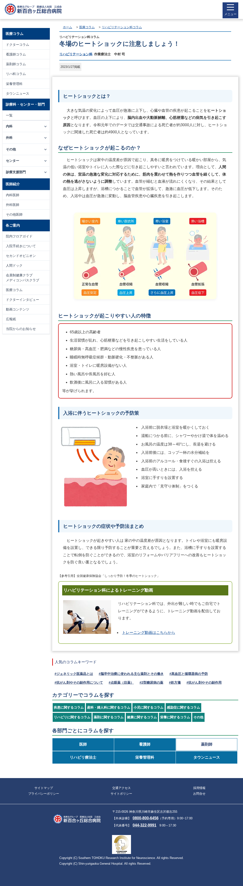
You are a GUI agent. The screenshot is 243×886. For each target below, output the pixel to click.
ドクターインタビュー (22, 300)
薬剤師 (206, 744)
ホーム (67, 27)
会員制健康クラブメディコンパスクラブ (22, 277)
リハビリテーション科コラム (122, 27)
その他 (198, 717)
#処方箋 (175, 682)
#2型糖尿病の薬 (151, 682)
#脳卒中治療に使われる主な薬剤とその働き (131, 674)
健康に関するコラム (142, 717)
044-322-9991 (144, 825)
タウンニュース (17, 93)
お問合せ (199, 793)
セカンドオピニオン (21, 256)
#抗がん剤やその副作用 (204, 682)
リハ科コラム (16, 74)
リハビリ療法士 (83, 757)
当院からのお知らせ (21, 329)
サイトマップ (43, 788)
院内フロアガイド (19, 236)
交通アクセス (121, 788)
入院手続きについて (21, 246)
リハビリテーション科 (76, 54)
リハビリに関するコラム (72, 717)
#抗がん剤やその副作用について (79, 682)
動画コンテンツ (17, 309)
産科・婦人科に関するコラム (108, 707)
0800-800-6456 (146, 818)
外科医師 (12, 205)
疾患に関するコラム (69, 707)
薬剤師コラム (16, 64)
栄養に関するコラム (175, 717)
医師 (83, 744)
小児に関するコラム (149, 707)
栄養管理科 (14, 84)
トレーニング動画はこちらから (148, 633)
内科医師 (12, 195)
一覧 (9, 115)
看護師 (144, 744)
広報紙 (11, 319)
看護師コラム (16, 54)
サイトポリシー (121, 793)
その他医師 (14, 214)
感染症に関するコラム (183, 707)
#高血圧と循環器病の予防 (188, 674)
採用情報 (199, 788)
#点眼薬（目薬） (121, 682)
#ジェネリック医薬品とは (74, 674)
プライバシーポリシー (43, 793)
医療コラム (14, 290)
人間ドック (14, 265)
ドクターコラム (17, 44)
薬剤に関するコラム (109, 717)
